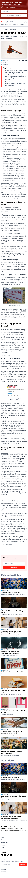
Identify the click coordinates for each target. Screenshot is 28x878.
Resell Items (8, 24)
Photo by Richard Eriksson (14, 305)
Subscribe (14, 567)
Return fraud (4, 453)
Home (2, 835)
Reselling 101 (13, 29)
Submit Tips (15, 24)
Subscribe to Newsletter (14, 15)
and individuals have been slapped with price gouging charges (14, 175)
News (2, 24)
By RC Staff (4, 62)
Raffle (2, 847)
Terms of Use (3, 871)
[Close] (25, 3)
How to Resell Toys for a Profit (10, 592)
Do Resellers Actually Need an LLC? (12, 672)
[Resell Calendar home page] (2, 21)
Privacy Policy (3, 869)
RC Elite (22, 24)
